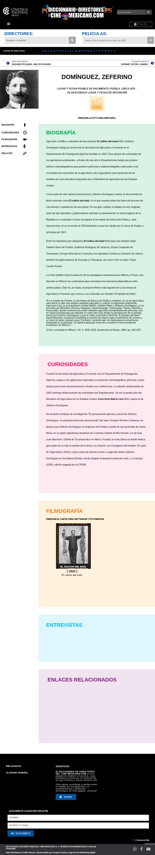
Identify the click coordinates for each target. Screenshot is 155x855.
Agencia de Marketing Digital (82, 852)
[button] (8, 23)
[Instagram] (134, 849)
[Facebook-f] (141, 849)
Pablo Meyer (29, 852)
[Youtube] (148, 849)
